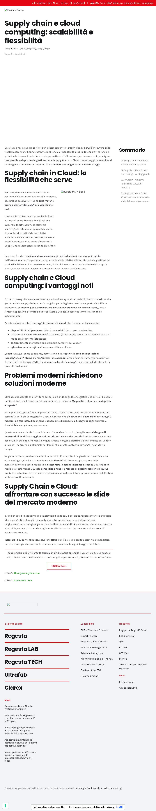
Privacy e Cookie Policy (89, 788)
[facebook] (124, 606)
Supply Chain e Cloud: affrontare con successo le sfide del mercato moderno (135, 197)
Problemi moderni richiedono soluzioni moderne (132, 183)
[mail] (6, 3)
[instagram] (129, 606)
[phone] (11, 3)
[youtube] (139, 606)
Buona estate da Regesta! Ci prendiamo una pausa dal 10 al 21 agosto (20, 718)
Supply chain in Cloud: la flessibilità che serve (134, 162)
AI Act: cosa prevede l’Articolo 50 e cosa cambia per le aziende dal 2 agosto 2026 (20, 730)
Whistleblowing (112, 788)
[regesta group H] (14, 10)
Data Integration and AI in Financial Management (38, 3)
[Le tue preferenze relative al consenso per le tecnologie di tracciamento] (5, 806)
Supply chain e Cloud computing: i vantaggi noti (135, 172)
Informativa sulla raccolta (49, 807)
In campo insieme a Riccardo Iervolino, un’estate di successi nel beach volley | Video (20, 756)
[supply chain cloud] (73, 191)
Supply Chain (43, 49)
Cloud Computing (28, 49)
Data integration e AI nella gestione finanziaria (108, 3)
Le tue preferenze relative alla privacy (91, 807)
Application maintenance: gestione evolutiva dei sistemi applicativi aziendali (21, 742)
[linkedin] (134, 606)
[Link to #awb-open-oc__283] (148, 10)
